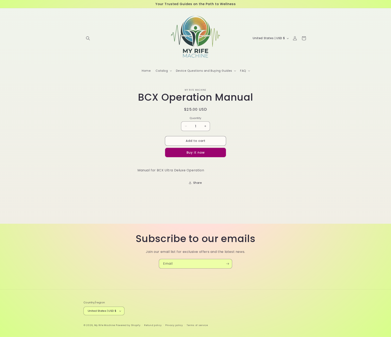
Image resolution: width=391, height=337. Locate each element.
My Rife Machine (104, 325)
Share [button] (197, 183)
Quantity (195, 118)
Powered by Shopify (128, 325)
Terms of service (197, 325)
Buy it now (196, 152)
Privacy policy (174, 325)
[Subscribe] (227, 264)
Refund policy (152, 325)
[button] (87, 38)
